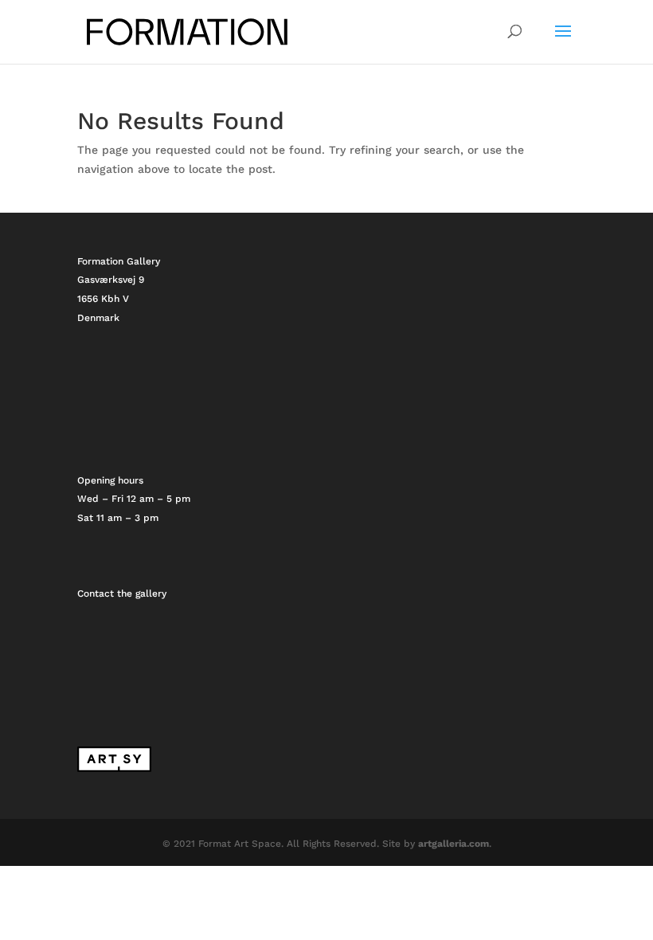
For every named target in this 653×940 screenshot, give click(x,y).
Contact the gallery (121, 593)
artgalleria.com (453, 843)
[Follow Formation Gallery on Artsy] (114, 768)
